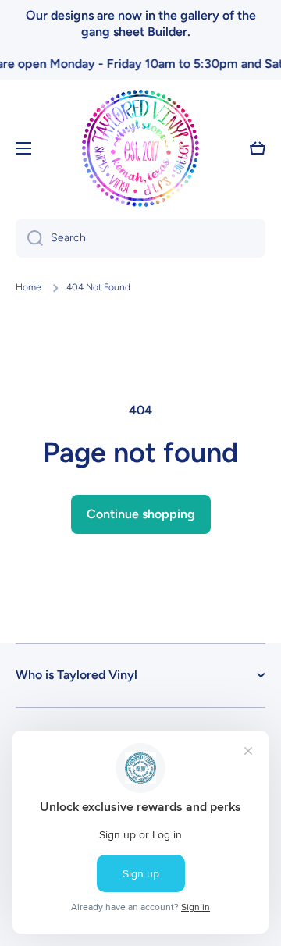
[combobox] (140, 238)
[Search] (29, 238)
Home (28, 287)
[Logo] (140, 148)
